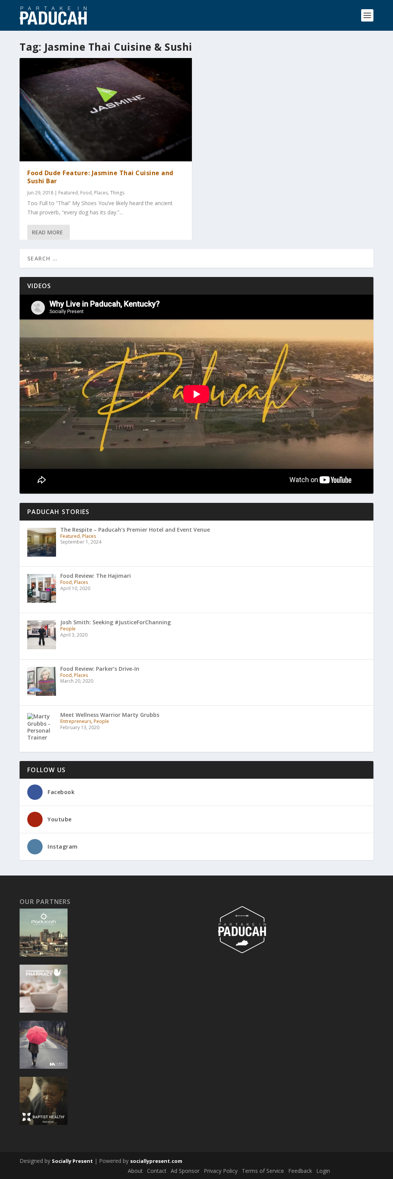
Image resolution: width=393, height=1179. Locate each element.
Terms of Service (263, 1171)
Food (86, 192)
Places (101, 192)
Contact (157, 1171)
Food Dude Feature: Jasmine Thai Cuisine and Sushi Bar (100, 177)
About (135, 1171)
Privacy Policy (221, 1171)
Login (323, 1171)
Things (117, 192)
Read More (47, 232)
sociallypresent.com (156, 1161)
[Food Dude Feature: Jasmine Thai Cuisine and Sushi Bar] (106, 109)
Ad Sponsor (185, 1171)
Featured (68, 192)
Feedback (300, 1171)
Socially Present (72, 1161)
